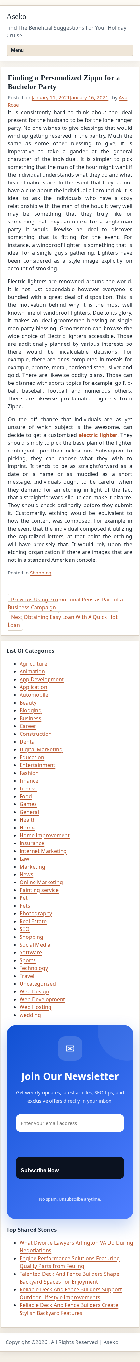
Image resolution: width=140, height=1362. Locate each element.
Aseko (16, 16)
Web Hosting (35, 1007)
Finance (29, 780)
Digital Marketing (41, 749)
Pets (25, 905)
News (26, 874)
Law (24, 858)
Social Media (35, 944)
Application (33, 687)
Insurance (32, 843)
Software (31, 952)
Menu (17, 50)
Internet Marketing (43, 851)
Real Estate (33, 921)
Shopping (40, 572)
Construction (36, 733)
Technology (34, 968)
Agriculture (33, 663)
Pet (24, 897)
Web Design (34, 991)
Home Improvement (45, 835)
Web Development (42, 999)
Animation (32, 671)
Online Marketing (41, 882)
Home (27, 827)
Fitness (28, 788)
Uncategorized (38, 983)
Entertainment (37, 765)
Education (32, 757)
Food (26, 796)
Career (28, 726)
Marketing (32, 866)
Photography (36, 913)
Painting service (39, 890)
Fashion (29, 772)
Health (28, 819)
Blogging (31, 710)
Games (28, 804)
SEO (25, 929)
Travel (27, 975)
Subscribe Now (40, 1170)
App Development (42, 679)
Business (30, 718)
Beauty (28, 702)
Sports (28, 960)
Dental (28, 741)
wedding (30, 1014)
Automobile (34, 694)
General (29, 812)
